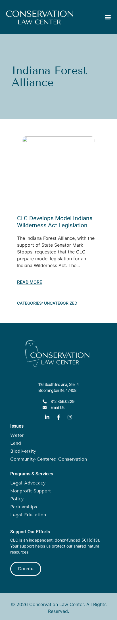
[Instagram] (69, 417)
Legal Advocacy (27, 483)
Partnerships (23, 506)
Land (15, 443)
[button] (108, 17)
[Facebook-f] (58, 417)
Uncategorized (60, 303)
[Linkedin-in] (47, 417)
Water (17, 435)
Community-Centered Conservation (48, 459)
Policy (17, 499)
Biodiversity (23, 451)
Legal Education (28, 514)
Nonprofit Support (30, 491)
